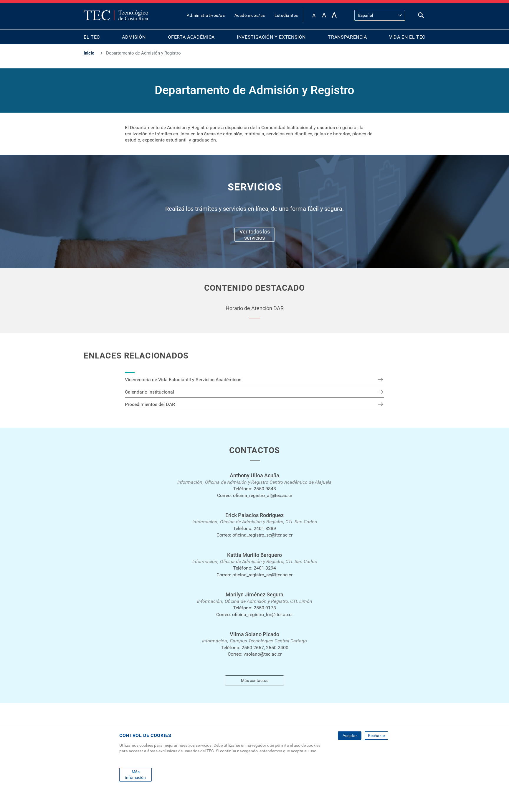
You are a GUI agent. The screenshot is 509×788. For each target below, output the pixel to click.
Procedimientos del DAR (150, 404)
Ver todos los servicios (254, 234)
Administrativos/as (206, 15)
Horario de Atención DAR (255, 308)
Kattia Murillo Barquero (254, 555)
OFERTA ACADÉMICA (191, 37)
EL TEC (92, 37)
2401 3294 (265, 568)
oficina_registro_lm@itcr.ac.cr (262, 614)
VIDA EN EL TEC (407, 37)
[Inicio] (116, 15)
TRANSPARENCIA (347, 37)
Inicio (89, 53)
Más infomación (135, 774)
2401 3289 (265, 528)
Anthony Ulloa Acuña (254, 475)
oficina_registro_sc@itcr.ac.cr (262, 535)
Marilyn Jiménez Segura (254, 594)
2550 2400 (277, 647)
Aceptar (350, 735)
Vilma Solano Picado (254, 634)
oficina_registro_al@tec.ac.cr (262, 495)
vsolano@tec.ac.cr (263, 654)
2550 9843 (265, 488)
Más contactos (254, 680)
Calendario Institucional (149, 392)
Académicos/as (249, 15)
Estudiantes (286, 15)
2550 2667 (253, 647)
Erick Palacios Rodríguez (254, 515)
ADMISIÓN (134, 37)
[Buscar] (421, 16)
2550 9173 (265, 608)
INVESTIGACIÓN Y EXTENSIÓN (271, 37)
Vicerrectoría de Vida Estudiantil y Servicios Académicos (183, 379)
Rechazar (376, 735)
